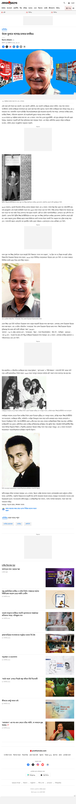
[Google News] (47, 765)
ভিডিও (58, 8)
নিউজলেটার (58, 783)
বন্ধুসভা (41, 755)
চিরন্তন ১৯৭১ (48, 755)
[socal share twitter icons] (7, 48)
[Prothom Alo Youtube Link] (43, 765)
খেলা (35, 8)
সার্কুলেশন (32, 783)
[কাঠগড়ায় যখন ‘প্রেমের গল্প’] (60, 577)
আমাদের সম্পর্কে (16, 783)
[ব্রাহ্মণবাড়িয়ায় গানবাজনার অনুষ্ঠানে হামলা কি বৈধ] (60, 643)
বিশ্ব (21, 8)
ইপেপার (55, 755)
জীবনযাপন (52, 8)
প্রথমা (60, 755)
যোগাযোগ (49, 783)
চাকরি (45, 8)
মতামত (30, 8)
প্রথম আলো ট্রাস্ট (34, 755)
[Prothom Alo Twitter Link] (34, 765)
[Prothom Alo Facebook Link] (29, 765)
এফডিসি (27, 524)
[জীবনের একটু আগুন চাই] (60, 709)
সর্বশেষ (3, 8)
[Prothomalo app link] (31, 775)
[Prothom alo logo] (38, 751)
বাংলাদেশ (9, 8)
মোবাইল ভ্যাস (67, 755)
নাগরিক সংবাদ (8, 755)
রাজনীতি (16, 8)
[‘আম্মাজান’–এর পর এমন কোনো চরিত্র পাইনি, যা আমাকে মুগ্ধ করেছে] (60, 731)
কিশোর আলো (17, 755)
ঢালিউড (4, 29)
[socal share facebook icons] (3, 48)
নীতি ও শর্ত (41, 783)
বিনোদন (40, 8)
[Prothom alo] (9, 3)
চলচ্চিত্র (19, 524)
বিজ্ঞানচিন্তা (25, 755)
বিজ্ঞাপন (25, 783)
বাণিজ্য (25, 8)
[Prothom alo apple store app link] (45, 775)
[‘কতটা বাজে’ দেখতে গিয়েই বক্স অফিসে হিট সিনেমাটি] (60, 687)
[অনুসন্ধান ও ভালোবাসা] (60, 665)
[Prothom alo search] (64, 3)
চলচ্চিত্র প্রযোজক (8, 524)
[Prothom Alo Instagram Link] (38, 765)
